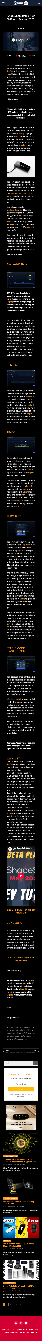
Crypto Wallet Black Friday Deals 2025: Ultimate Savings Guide (18, 1287)
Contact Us (34, 1332)
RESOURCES (22, 1332)
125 (17, 1304)
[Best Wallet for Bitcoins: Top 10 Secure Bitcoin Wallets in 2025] (21, 1227)
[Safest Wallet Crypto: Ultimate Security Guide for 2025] (21, 1185)
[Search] (39, 3)
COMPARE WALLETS (6, 1329)
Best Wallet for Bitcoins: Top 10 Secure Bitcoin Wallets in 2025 (18, 1245)
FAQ (28, 1332)
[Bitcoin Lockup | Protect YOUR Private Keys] (21, 3)
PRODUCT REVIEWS (33, 1329)
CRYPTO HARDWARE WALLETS (20, 1329)
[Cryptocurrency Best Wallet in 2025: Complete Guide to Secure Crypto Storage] (21, 1143)
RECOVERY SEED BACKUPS (11, 1332)
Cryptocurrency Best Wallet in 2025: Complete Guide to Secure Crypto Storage (20, 1160)
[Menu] (3, 3)
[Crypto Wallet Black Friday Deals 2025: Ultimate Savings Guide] (21, 1270)
